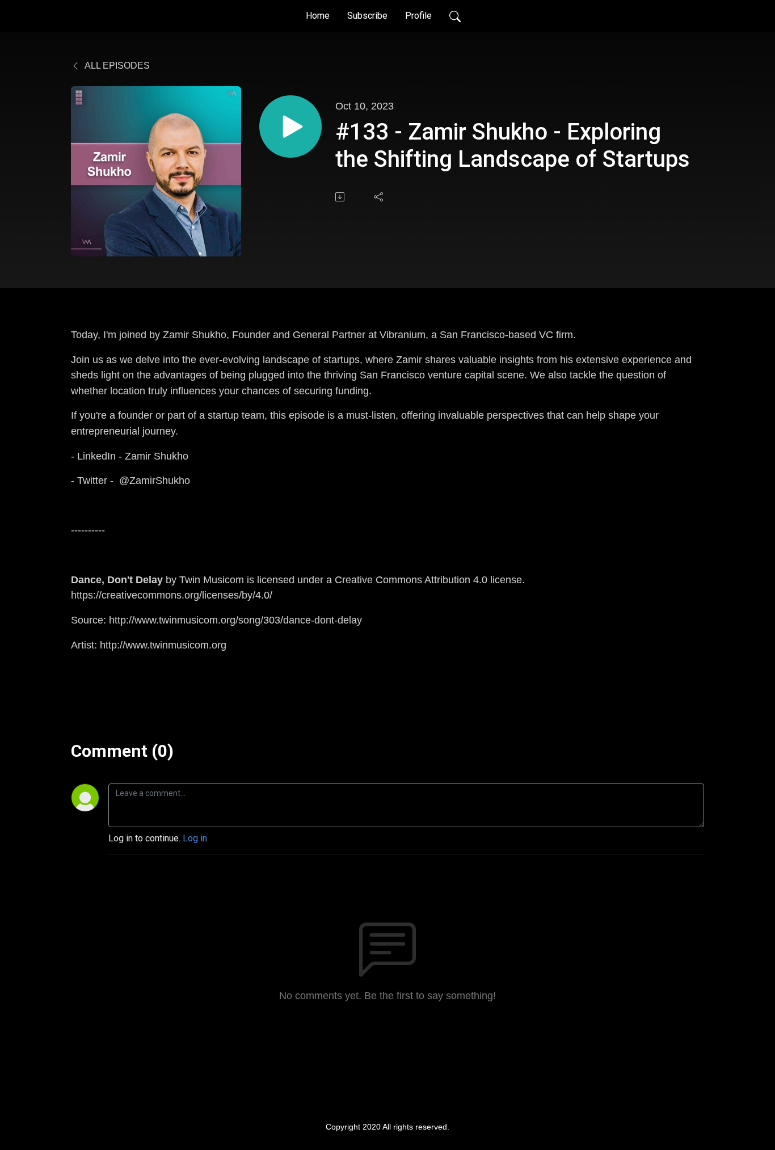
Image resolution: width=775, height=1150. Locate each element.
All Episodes (116, 65)
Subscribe (367, 15)
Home (318, 15)
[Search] (455, 16)
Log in (195, 838)
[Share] (379, 197)
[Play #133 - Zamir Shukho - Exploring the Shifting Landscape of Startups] (290, 126)
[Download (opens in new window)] (341, 197)
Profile (418, 15)
